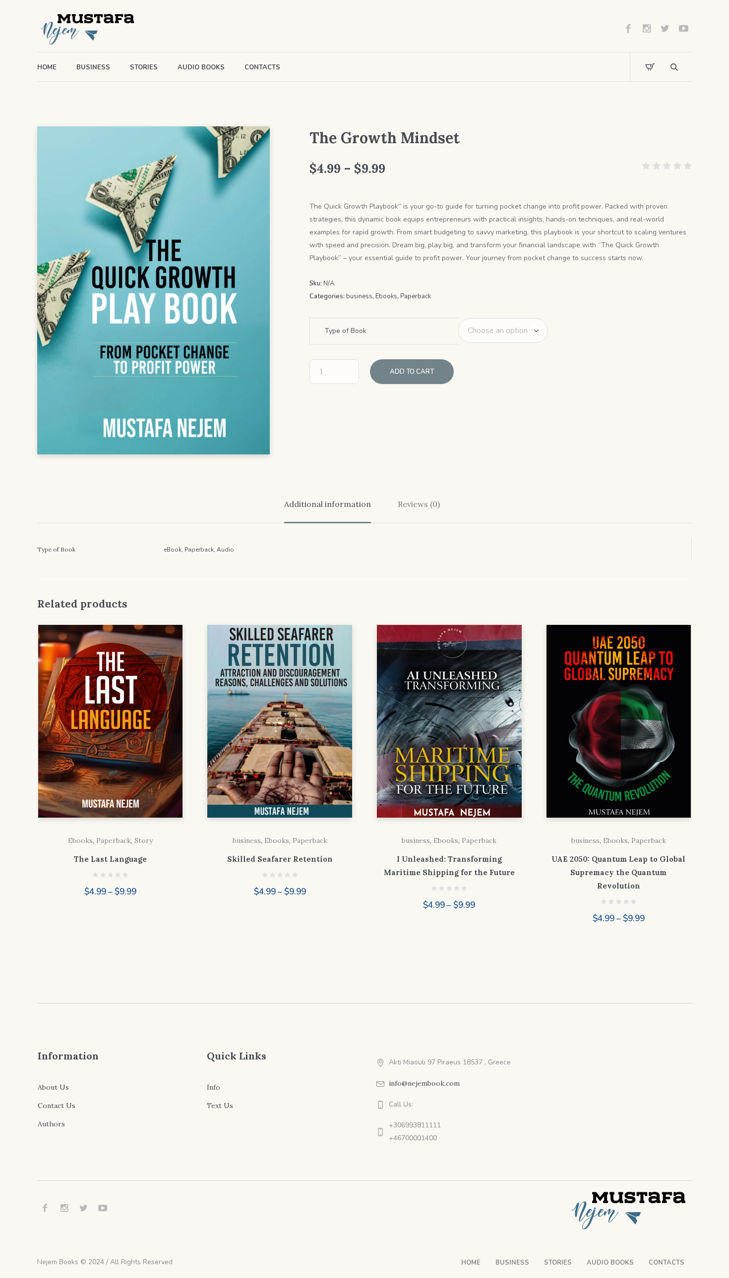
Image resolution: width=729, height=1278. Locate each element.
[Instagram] (646, 28)
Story (143, 840)
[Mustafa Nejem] (629, 1209)
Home (471, 1262)
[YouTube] (683, 28)
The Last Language (110, 859)
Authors (51, 1123)
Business (512, 1262)
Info (213, 1087)
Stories (558, 1262)
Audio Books (610, 1262)
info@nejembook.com (424, 1083)
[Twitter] (665, 28)
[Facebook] (628, 28)
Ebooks (386, 296)
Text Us (220, 1105)
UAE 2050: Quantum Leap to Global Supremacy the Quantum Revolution (618, 872)
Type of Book (345, 330)
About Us (53, 1087)
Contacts (666, 1262)
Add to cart (412, 371)
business (359, 296)
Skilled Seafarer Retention (280, 859)
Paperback (415, 296)
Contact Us (56, 1105)
